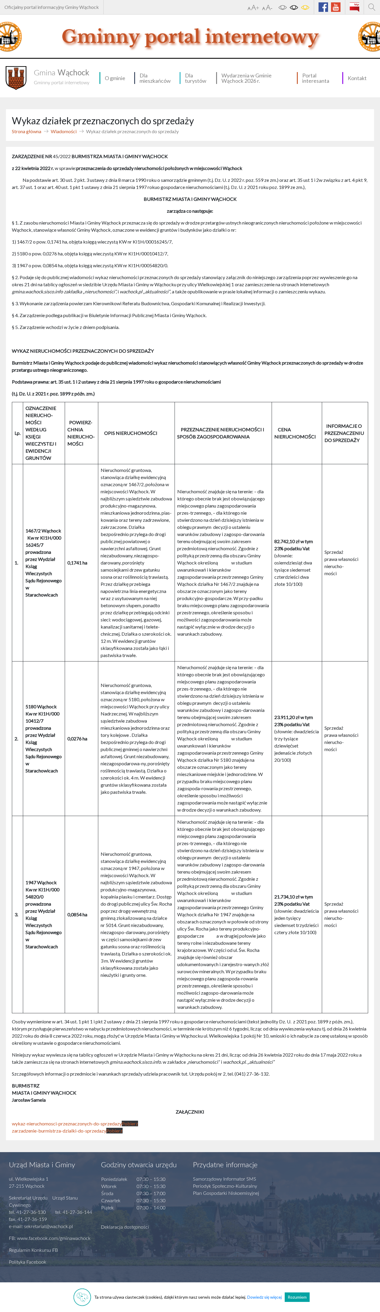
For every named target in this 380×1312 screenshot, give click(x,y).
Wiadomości (64, 131)
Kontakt (357, 78)
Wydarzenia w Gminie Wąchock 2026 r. (246, 78)
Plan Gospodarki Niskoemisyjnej (226, 1193)
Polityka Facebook (27, 1262)
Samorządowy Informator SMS (224, 1179)
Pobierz (130, 1123)
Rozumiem (297, 1297)
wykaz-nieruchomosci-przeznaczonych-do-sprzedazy (67, 1123)
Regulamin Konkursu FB (33, 1250)
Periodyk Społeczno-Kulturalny (225, 1186)
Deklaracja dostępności (125, 1227)
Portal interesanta (315, 78)
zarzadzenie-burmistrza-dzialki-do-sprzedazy (59, 1130)
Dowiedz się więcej (264, 1297)
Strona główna (26, 131)
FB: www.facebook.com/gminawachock (50, 1238)
